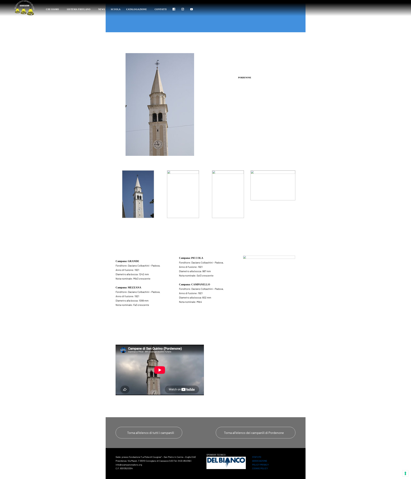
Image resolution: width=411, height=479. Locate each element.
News (101, 9)
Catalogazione (136, 9)
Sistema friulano (78, 9)
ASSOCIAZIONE (259, 460)
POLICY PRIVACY (260, 464)
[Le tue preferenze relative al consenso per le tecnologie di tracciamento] (405, 473)
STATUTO (256, 457)
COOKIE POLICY (260, 468)
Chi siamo (52, 9)
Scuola (116, 9)
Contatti (161, 9)
